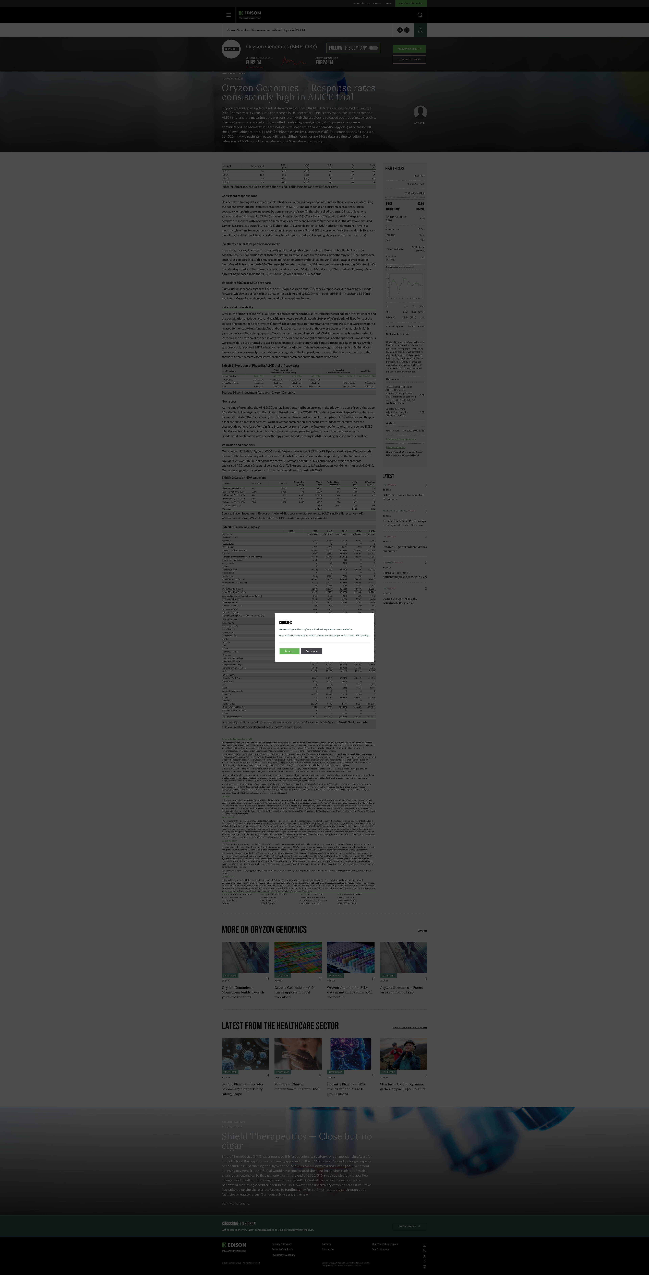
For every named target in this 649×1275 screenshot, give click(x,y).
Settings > (311, 651)
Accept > (289, 651)
